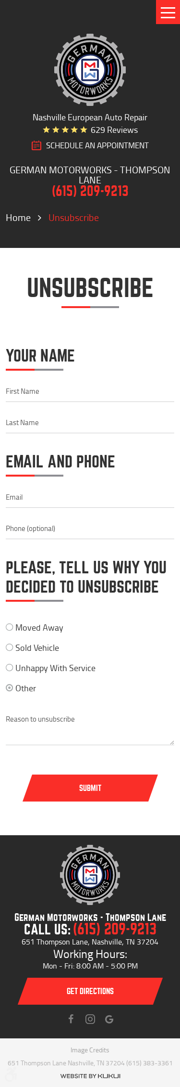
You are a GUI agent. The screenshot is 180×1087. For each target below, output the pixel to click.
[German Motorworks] (90, 70)
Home (18, 217)
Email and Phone (60, 462)
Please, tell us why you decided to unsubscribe (86, 577)
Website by (90, 1076)
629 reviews (114, 129)
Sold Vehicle (37, 647)
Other (25, 688)
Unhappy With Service (55, 667)
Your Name (40, 356)
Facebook (71, 1019)
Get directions (90, 991)
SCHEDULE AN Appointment (97, 145)
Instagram (90, 1019)
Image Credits (90, 1049)
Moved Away (39, 627)
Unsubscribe (73, 217)
